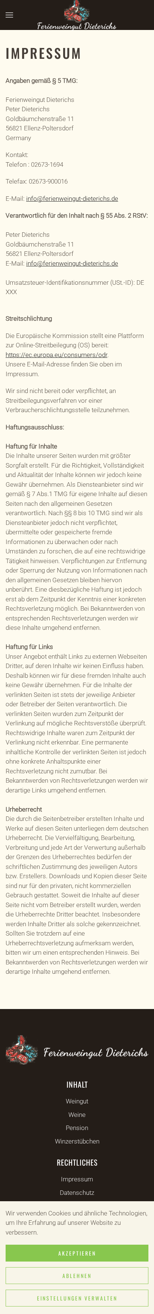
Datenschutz (77, 1192)
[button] (9, 15)
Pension (77, 1128)
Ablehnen (77, 1276)
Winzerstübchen (77, 1141)
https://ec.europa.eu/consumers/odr (56, 355)
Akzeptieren (77, 1253)
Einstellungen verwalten (77, 1298)
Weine (77, 1114)
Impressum (77, 1179)
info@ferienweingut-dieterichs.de (72, 198)
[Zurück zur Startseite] (77, 15)
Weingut (77, 1101)
